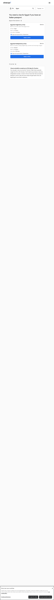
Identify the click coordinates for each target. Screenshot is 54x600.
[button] (40, 8)
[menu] (49, 3)
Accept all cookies (33, 597)
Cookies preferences (6, 597)
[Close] (52, 588)
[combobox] (40, 8)
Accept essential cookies (45, 597)
